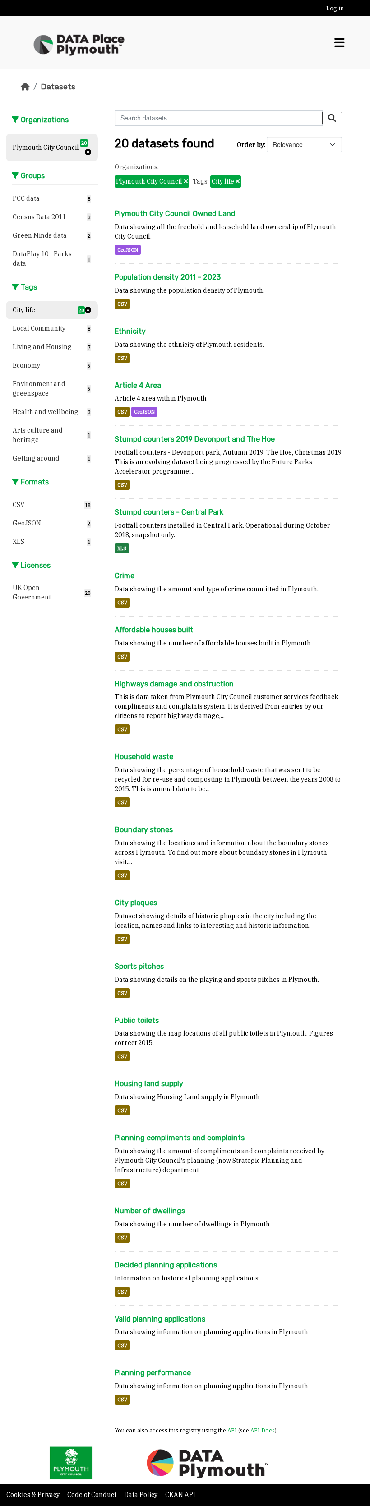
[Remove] (186, 182)
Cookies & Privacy (33, 1495)
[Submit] (332, 118)
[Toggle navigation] (339, 43)
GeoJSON (127, 250)
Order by (250, 145)
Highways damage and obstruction (174, 684)
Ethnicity (130, 331)
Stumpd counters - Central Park (169, 512)
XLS (121, 548)
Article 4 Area (138, 385)
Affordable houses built (154, 630)
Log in (335, 8)
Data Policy (141, 1495)
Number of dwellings (150, 1211)
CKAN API (180, 1495)
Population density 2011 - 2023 (168, 277)
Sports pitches (139, 966)
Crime (124, 575)
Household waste (144, 756)
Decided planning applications (166, 1265)
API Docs (262, 1430)
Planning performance (153, 1372)
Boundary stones (144, 829)
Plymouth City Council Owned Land (175, 213)
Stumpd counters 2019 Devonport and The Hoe (195, 439)
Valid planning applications (160, 1319)
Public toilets (137, 1020)
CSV (122, 304)
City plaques (136, 902)
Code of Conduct (92, 1495)
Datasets (58, 86)
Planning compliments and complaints (180, 1137)
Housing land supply (149, 1083)
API (232, 1430)
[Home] (25, 86)
